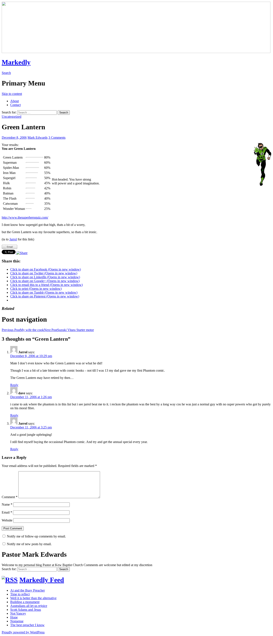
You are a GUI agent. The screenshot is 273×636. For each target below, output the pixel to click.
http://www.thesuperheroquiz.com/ (25, 217)
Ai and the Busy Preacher (27, 590)
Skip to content (12, 94)
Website (7, 520)
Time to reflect (20, 594)
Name (7, 504)
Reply (14, 385)
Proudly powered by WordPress (23, 632)
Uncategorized (11, 116)
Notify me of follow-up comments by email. (36, 536)
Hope (14, 617)
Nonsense (16, 621)
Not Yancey (18, 613)
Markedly (16, 62)
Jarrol (13, 239)
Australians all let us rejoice (28, 606)
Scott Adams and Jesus (25, 609)
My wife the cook (23, 330)
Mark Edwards (38, 137)
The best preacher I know (27, 625)
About (14, 101)
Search (6, 73)
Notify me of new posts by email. (29, 544)
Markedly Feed (41, 580)
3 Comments (56, 137)
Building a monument (24, 602)
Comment (9, 497)
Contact (15, 105)
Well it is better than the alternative (33, 598)
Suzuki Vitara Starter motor (69, 330)
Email (7, 512)
